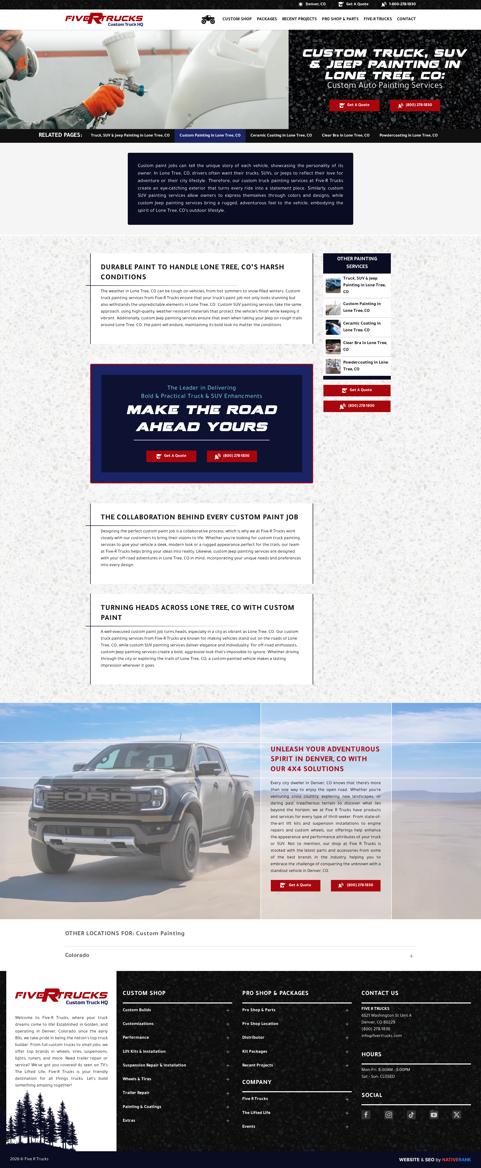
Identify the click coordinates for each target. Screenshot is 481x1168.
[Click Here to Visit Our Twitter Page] (456, 1114)
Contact (406, 19)
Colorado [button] (77, 956)
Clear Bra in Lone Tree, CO (346, 136)
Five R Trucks (376, 1009)
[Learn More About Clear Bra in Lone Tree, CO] (357, 346)
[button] (312, 5)
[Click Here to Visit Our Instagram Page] (388, 1114)
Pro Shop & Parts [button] (340, 19)
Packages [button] (267, 19)
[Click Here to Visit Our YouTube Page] (433, 1114)
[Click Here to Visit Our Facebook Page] (366, 1114)
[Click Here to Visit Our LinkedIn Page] (411, 1114)
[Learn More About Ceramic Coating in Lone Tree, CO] (357, 327)
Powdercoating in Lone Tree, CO (409, 136)
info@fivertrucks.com (382, 1036)
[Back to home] (104, 20)
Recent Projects (299, 19)
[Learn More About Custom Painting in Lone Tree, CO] (357, 307)
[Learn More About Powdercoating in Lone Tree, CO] (357, 366)
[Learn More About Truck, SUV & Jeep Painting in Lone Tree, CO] (357, 286)
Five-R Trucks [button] (378, 19)
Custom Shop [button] (237, 19)
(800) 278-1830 (376, 1029)
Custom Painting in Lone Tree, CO (210, 136)
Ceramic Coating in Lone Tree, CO (281, 136)
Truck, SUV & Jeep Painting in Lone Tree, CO (130, 136)
